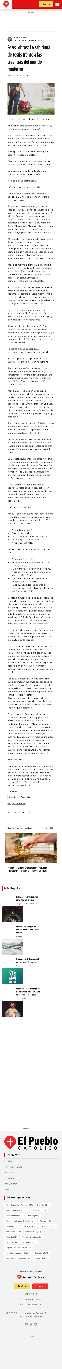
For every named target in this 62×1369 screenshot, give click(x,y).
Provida (12, 1236)
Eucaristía (42, 1258)
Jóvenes (13, 1226)
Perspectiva (10, 1172)
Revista (12, 797)
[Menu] (57, 4)
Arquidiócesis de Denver (20, 1205)
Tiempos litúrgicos (33, 1236)
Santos (46, 1221)
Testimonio (30, 1242)
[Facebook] (26, 1324)
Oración (34, 1215)
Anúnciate (31, 1293)
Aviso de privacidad (31, 1304)
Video (7, 1189)
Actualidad (14, 1231)
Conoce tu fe (26, 797)
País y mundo (10, 1184)
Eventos (30, 1226)
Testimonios (15, 1215)
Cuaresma (42, 1252)
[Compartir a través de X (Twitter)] (16, 812)
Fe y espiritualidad (16, 803)
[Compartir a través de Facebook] (8, 812)
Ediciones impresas (31, 1299)
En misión (9, 1178)
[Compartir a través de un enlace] (30, 812)
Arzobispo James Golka (19, 1258)
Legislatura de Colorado (19, 1247)
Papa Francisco (38, 1210)
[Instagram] (31, 1324)
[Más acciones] (53, 39)
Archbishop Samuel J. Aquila (21, 1221)
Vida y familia (15, 1210)
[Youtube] (35, 1324)
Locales (8, 1161)
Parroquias (48, 1226)
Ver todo (50, 828)
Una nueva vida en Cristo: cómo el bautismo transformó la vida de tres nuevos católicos (27, 869)
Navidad (12, 1242)
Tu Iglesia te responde (19, 1252)
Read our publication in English (31, 1271)
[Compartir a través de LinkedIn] (23, 812)
